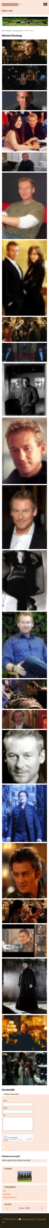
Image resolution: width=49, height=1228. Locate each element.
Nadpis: (5, 1108)
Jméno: (5, 1101)
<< (7, 1208)
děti (4, 1191)
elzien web (7, 10)
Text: (4, 1115)
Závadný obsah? (29, 1219)
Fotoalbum (9, 30)
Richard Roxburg (18, 30)
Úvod (3, 30)
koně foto (6, 1194)
